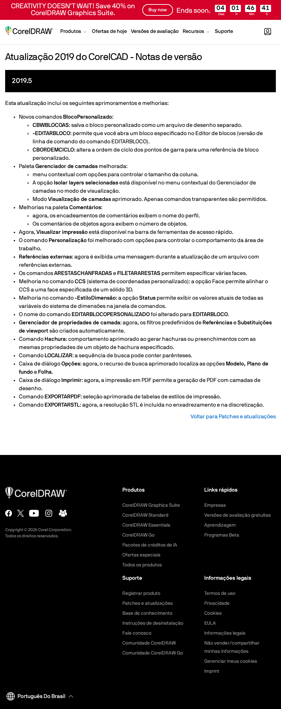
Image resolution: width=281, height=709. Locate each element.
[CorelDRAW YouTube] (34, 513)
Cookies (213, 613)
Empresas (215, 505)
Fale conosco (136, 633)
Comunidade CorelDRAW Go (152, 653)
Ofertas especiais (141, 555)
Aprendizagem (220, 525)
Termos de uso (219, 593)
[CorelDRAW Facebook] (8, 513)
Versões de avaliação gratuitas (237, 515)
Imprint (211, 671)
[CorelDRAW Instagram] (49, 513)
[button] (74, 32)
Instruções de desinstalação (152, 623)
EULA (210, 623)
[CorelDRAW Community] (63, 513)
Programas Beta (221, 535)
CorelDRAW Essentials (146, 525)
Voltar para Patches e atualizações (233, 416)
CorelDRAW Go (138, 535)
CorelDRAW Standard (145, 515)
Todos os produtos (142, 565)
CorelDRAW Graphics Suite (151, 505)
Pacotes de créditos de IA (149, 545)
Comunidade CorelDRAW (149, 643)
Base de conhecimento (147, 613)
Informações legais (224, 633)
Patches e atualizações (147, 603)
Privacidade (217, 603)
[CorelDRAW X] (20, 513)
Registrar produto (141, 593)
